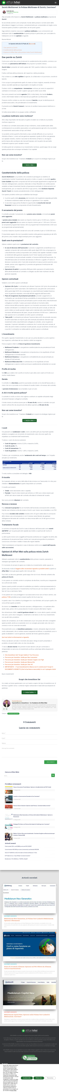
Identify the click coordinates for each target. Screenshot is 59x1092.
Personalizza (50, 1078)
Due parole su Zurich (10, 47)
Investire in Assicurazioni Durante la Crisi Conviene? (26, 796)
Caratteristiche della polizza (12, 50)
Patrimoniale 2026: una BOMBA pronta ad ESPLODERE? (18, 846)
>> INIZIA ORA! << (29, 165)
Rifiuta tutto (39, 1078)
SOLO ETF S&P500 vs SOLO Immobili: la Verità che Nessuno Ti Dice (21, 852)
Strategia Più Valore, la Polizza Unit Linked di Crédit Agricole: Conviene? (31, 824)
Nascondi (32, 44)
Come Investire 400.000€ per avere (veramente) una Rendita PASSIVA (22, 849)
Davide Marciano (17, 701)
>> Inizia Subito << (29, 692)
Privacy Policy (13, 1090)
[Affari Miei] (11, 2)
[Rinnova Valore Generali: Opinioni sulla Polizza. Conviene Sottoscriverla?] (9, 808)
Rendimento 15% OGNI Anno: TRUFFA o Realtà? (16, 859)
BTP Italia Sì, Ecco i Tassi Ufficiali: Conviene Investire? (17, 855)
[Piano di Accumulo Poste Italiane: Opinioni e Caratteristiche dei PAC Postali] (9, 790)
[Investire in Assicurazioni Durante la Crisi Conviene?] (9, 799)
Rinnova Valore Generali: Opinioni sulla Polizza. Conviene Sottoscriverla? (31, 805)
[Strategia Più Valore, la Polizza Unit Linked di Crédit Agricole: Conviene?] (9, 827)
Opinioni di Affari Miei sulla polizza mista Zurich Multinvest (22, 52)
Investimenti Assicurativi (13, 713)
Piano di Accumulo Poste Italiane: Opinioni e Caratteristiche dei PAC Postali (32, 787)
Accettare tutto (26, 1078)
